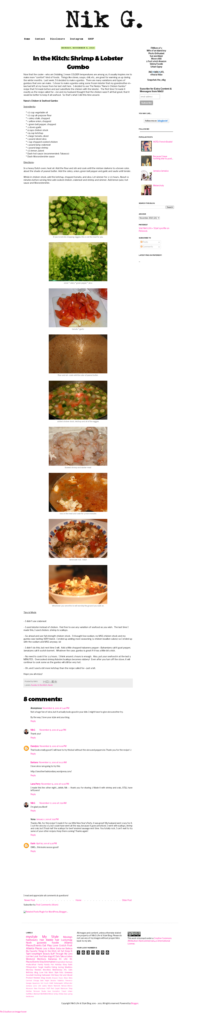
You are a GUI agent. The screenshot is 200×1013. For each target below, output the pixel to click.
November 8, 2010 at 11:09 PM (53, 746)
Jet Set (60, 951)
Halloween (46, 975)
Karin (33, 844)
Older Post (127, 900)
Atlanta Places (34, 948)
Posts (145, 242)
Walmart (37, 994)
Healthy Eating (50, 967)
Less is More (49, 949)
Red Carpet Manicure (59, 988)
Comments (147, 247)
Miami (50, 986)
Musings (67, 937)
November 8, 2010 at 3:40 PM (56, 708)
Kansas (69, 962)
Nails (70, 965)
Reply (33, 721)
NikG (33, 730)
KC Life (63, 959)
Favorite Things (37, 951)
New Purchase (40, 988)
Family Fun (49, 965)
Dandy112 (35, 746)
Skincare (36, 991)
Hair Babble (46, 940)
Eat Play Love (50, 945)
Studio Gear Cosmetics (50, 991)
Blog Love (38, 972)
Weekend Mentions (36, 959)
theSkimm (30, 996)
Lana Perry (35, 784)
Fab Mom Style (51, 972)
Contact (40, 39)
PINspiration (31, 967)
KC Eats (56, 957)
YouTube (43, 957)
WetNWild (44, 994)
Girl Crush (44, 983)
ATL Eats (68, 970)
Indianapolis (58, 983)
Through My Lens (64, 954)
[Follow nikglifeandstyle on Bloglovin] (156, 122)
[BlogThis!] (47, 681)
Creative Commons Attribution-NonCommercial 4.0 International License (149, 941)
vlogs (50, 957)
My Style (50, 937)
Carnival (29, 981)
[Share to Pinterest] (55, 681)
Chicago (36, 981)
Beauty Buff (49, 954)
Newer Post (29, 900)
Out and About (65, 975)
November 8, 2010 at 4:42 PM (53, 730)
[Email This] (44, 681)
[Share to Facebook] (52, 681)
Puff (48, 988)
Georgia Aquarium (33, 983)
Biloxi (66, 978)
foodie (34, 685)
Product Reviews (33, 978)
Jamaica (29, 986)
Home (27, 39)
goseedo (42, 943)
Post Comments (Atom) (47, 905)
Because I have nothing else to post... (163, 158)
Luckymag (66, 940)
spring (70, 994)
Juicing (61, 967)
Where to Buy (53, 994)
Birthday (29, 972)
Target (40, 967)
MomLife (57, 986)
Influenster (68, 983)
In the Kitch (42, 685)
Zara (65, 994)
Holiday (58, 965)
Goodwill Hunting (33, 975)
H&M (51, 983)
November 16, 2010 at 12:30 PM (55, 784)
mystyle (31, 937)
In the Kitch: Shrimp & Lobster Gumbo (78, 62)
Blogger (134, 1003)
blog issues (46, 978)
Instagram (76, 39)
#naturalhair (31, 965)
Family (40, 965)
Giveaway (68, 972)
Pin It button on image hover (13, 1012)
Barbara (34, 763)
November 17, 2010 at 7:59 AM (53, 803)
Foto (61, 972)
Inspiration (60, 962)
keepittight (37, 954)
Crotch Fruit (65, 945)
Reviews (38, 970)
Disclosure (57, 39)
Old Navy (55, 975)
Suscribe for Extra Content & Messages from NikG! (156, 90)
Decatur (53, 981)
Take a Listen (66, 957)
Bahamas (52, 959)
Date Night (44, 981)
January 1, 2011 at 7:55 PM (47, 819)
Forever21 (68, 981)
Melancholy (158, 186)
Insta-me (60, 949)
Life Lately (42, 986)
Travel (63, 991)
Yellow (61, 994)
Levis (35, 986)
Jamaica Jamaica (161, 171)
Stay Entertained (47, 962)
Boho (70, 978)
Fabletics (61, 981)
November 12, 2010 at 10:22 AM (53, 763)
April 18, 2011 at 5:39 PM (46, 844)
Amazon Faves (57, 978)
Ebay (65, 965)
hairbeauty (32, 940)
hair (57, 940)
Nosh (50, 685)
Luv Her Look (32, 957)
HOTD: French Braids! (163, 142)
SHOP (91, 39)
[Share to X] (50, 681)
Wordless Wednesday (52, 970)
